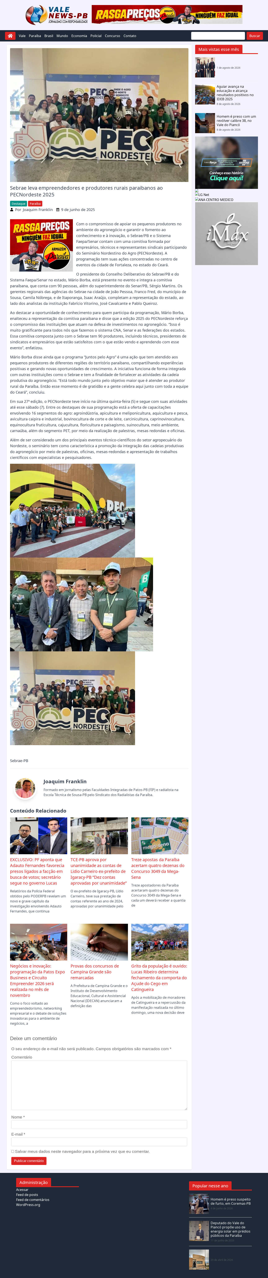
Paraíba (35, 35)
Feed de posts (27, 1194)
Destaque (18, 204)
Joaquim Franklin (38, 209)
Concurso (112, 35)
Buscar (254, 35)
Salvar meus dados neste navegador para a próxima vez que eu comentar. (82, 1151)
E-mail (18, 1134)
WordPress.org (28, 1204)
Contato (130, 35)
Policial (96, 35)
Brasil (48, 35)
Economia (79, 35)
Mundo (62, 35)
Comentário (21, 1057)
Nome (18, 1117)
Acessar (22, 1189)
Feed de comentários (32, 1199)
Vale (22, 35)
